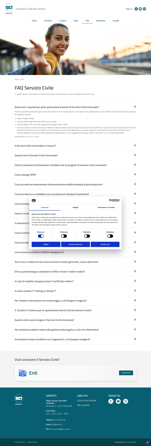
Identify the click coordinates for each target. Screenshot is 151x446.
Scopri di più (126, 373)
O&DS (134, 442)
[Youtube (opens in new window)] (140, 9)
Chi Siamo (48, 20)
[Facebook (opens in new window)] (136, 9)
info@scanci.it (56, 424)
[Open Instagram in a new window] (125, 401)
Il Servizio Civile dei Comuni (30, 9)
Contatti (116, 20)
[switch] (64, 236)
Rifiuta (46, 244)
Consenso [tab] (44, 207)
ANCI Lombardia (83, 405)
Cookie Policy (32, 442)
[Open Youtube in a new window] (118, 401)
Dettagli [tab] (75, 207)
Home (34, 20)
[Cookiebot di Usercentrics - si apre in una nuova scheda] (110, 200)
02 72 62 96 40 (60, 419)
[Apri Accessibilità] (147, 442)
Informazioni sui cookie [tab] (106, 207)
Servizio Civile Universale (86, 400)
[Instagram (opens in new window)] (144, 9)
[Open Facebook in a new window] (110, 401)
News (76, 20)
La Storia (62, 20)
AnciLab (127, 442)
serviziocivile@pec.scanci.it (60, 429)
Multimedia (100, 20)
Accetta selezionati (75, 244)
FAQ (87, 20)
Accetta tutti (105, 244)
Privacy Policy (20, 442)
